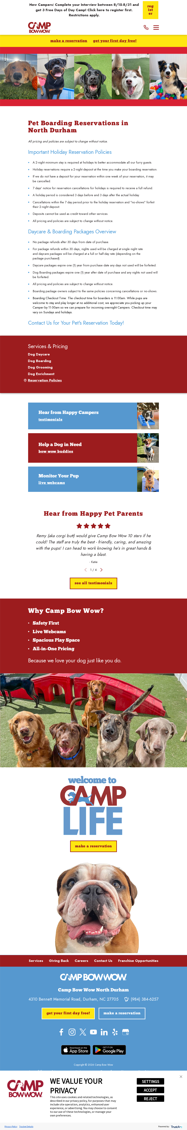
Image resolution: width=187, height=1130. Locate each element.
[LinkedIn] (104, 1032)
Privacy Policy (11, 1126)
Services (36, 960)
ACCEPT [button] (150, 1090)
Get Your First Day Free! (115, 41)
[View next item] (101, 570)
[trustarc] (176, 1126)
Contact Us (103, 960)
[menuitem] (93, 354)
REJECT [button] (150, 1098)
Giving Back (59, 960)
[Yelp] (115, 1032)
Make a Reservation (68, 41)
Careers (81, 960)
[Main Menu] (156, 27)
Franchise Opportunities (138, 960)
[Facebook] (61, 1032)
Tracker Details (26, 1126)
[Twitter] (82, 1032)
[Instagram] (72, 1032)
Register (150, 10)
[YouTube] (93, 1032)
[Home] (39, 27)
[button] (181, 1076)
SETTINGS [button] (150, 1081)
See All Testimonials (93, 583)
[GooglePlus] (125, 1032)
